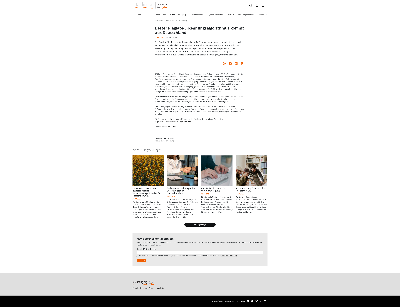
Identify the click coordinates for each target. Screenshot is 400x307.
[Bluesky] (257, 301)
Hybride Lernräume (215, 15)
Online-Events (160, 15)
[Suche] (250, 5)
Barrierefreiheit (218, 301)
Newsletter (160, 288)
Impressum (229, 301)
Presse (151, 288)
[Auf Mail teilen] (230, 63)
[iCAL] (265, 301)
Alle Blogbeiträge (200, 225)
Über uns (144, 288)
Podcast (231, 15)
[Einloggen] (256, 5)
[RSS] (261, 301)
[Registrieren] (262, 5)
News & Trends (171, 20)
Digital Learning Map (178, 15)
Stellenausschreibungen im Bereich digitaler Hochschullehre (181, 191)
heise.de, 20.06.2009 (168, 127)
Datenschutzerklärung (229, 256)
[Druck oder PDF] (224, 63)
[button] (143, 15)
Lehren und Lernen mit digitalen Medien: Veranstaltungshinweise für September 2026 (146, 192)
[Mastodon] (252, 301)
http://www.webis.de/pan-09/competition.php (173, 122)
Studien (261, 15)
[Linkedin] (248, 301)
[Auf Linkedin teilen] (236, 63)
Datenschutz (241, 301)
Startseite (159, 20)
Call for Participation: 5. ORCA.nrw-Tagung (213, 189)
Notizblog (183, 20)
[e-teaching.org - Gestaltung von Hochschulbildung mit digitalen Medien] (149, 4)
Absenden (141, 260)
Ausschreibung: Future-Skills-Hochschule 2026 (250, 189)
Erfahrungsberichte (246, 15)
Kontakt (135, 288)
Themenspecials (197, 15)
